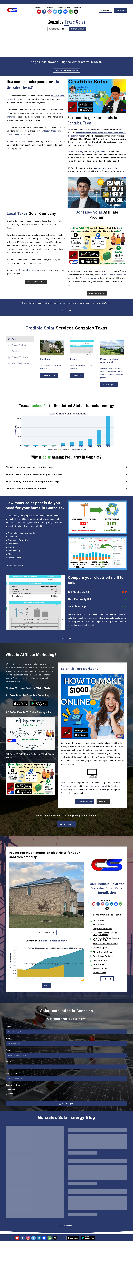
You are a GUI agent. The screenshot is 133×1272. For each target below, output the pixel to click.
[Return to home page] (12, 10)
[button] (39, 11)
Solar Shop (38, 8)
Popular (76, 8)
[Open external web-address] (20, 703)
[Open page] (97, 245)
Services (49, 8)
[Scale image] (112, 347)
